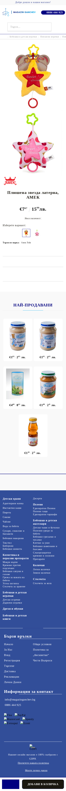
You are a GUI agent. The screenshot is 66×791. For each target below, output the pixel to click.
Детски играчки (11, 599)
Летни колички (41, 569)
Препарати (39, 559)
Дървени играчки (12, 602)
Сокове (6, 517)
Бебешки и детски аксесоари (45, 522)
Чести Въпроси (42, 660)
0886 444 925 (55, 12)
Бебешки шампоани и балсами (45, 548)
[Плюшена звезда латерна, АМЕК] (33, 108)
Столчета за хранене (14, 586)
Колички (39, 565)
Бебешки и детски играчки (23, 36)
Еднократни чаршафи (45, 514)
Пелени (38, 504)
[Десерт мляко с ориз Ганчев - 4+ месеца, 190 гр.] (48, 336)
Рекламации (11, 676)
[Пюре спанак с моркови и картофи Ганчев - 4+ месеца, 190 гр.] (48, 384)
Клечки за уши (41, 543)
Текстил (7, 543)
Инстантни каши (12, 508)
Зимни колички (41, 573)
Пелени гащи (40, 511)
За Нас (8, 649)
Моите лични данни (36, 770)
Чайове (7, 521)
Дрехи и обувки (13, 608)
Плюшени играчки (49, 36)
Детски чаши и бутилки (46, 527)
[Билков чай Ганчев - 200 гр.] (18, 384)
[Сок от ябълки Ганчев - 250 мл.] (33, 431)
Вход (7, 655)
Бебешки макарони (13, 538)
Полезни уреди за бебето (43, 532)
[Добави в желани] (10, 784)
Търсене (9, 665)
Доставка (10, 671)
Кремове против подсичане (12, 567)
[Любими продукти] (56, 27)
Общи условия (42, 644)
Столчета (39, 579)
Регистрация (12, 660)
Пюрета (7, 512)
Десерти (37, 498)
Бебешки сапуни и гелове (13, 573)
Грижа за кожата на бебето (13, 579)
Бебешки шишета (12, 549)
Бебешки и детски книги (15, 617)
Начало (8, 644)
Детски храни (12, 498)
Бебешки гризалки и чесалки (44, 538)
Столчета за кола (42, 583)
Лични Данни (12, 682)
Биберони (8, 546)
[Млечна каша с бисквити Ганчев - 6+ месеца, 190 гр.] (18, 336)
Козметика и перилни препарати (16, 556)
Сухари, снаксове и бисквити (13, 532)
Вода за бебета (11, 526)
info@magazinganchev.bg (20, 699)
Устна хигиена (11, 583)
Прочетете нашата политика (33, 763)
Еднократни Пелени (44, 508)
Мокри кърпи (10, 562)
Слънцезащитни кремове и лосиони (43, 554)
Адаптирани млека (13, 503)
